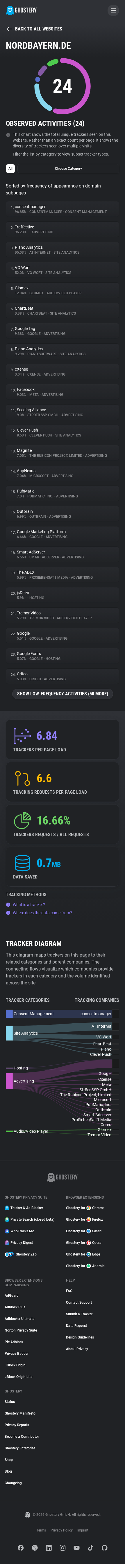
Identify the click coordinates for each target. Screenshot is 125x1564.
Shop (9, 1460)
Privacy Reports (17, 1425)
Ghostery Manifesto (20, 1413)
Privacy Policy (62, 1530)
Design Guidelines (80, 1337)
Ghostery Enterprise (20, 1448)
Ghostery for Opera (83, 1243)
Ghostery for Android (85, 1266)
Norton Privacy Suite (21, 1330)
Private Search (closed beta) (32, 1219)
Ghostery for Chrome (85, 1208)
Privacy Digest (21, 1243)
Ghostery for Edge (83, 1254)
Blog (8, 1471)
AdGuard (12, 1296)
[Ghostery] (22, 10)
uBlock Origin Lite (18, 1377)
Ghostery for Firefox (84, 1219)
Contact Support (79, 1302)
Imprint (82, 1530)
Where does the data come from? (42, 912)
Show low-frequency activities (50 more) (62, 694)
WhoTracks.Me (22, 1231)
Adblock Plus (15, 1307)
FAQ (69, 1291)
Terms (41, 1530)
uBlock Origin (15, 1365)
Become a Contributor (22, 1437)
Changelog (13, 1483)
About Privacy (77, 1349)
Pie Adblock (14, 1342)
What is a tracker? (29, 904)
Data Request (76, 1326)
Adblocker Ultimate (19, 1319)
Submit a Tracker (79, 1314)
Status (10, 1402)
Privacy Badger (16, 1354)
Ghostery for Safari (83, 1231)
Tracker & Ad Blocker (26, 1208)
